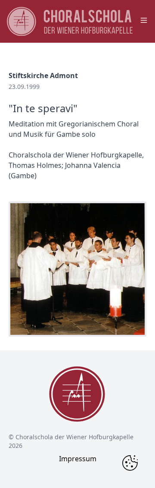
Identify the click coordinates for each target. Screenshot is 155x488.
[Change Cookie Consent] (130, 463)
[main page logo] (70, 21)
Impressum (77, 458)
